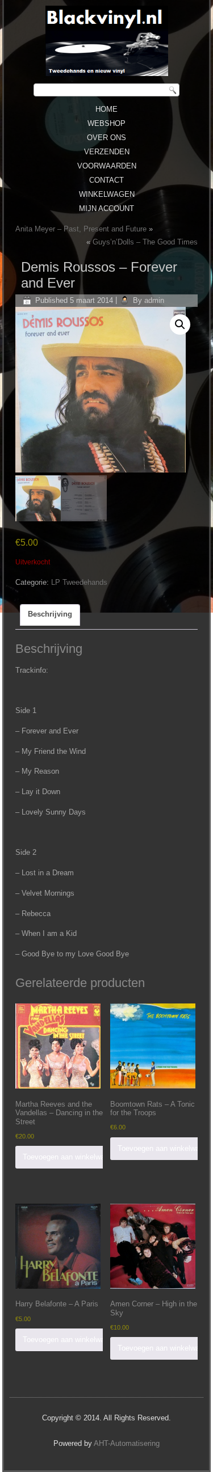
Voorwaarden (106, 166)
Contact (106, 180)
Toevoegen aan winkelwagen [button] (69, 1157)
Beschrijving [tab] (50, 614)
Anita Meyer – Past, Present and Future (81, 229)
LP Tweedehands (79, 582)
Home (106, 109)
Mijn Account (106, 208)
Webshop (106, 123)
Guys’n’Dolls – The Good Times (145, 242)
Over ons (106, 137)
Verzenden (107, 151)
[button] (180, 324)
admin (154, 300)
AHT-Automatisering (127, 1443)
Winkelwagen (107, 194)
